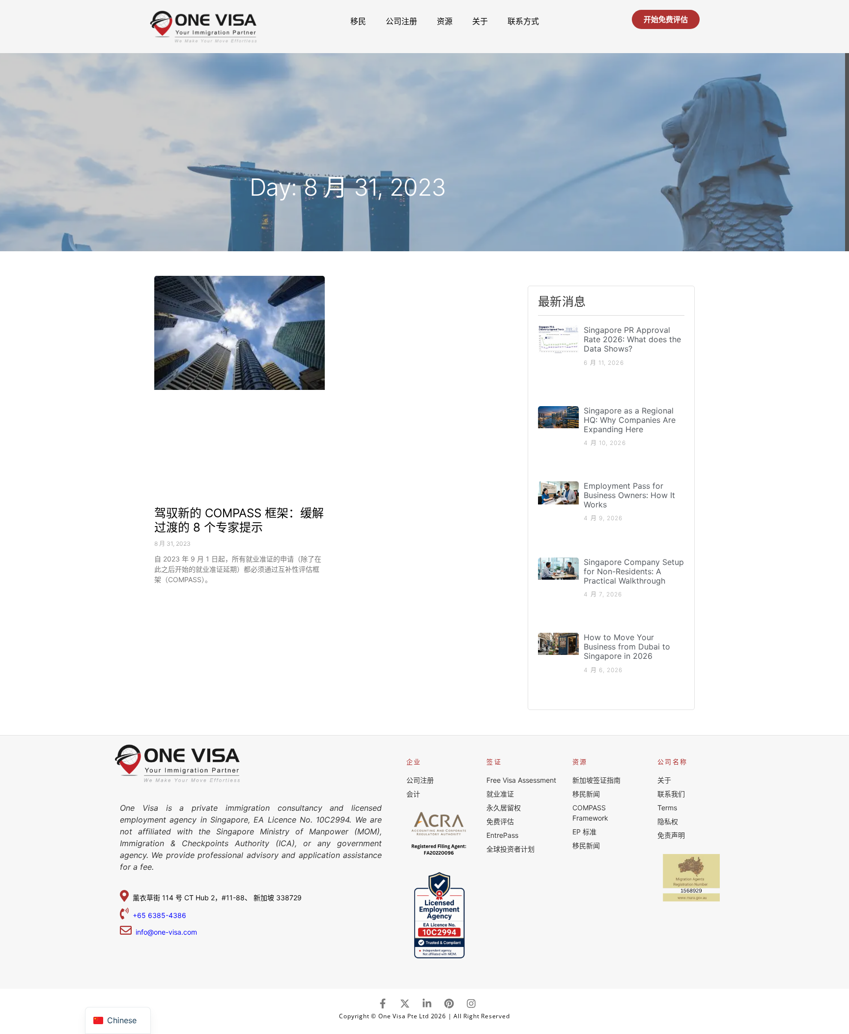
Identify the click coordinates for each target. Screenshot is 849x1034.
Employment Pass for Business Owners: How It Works (629, 495)
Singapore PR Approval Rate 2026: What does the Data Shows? (632, 339)
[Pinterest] (449, 1003)
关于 (480, 21)
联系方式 (523, 21)
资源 (445, 21)
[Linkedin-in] (427, 1003)
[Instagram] (471, 1003)
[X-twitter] (405, 1003)
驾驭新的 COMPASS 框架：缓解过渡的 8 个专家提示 (239, 520)
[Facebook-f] (383, 1003)
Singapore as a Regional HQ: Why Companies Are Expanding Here (630, 420)
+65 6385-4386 (160, 915)
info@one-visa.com (164, 932)
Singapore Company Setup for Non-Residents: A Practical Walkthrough (634, 571)
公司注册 (401, 21)
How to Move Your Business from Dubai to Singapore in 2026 (627, 646)
